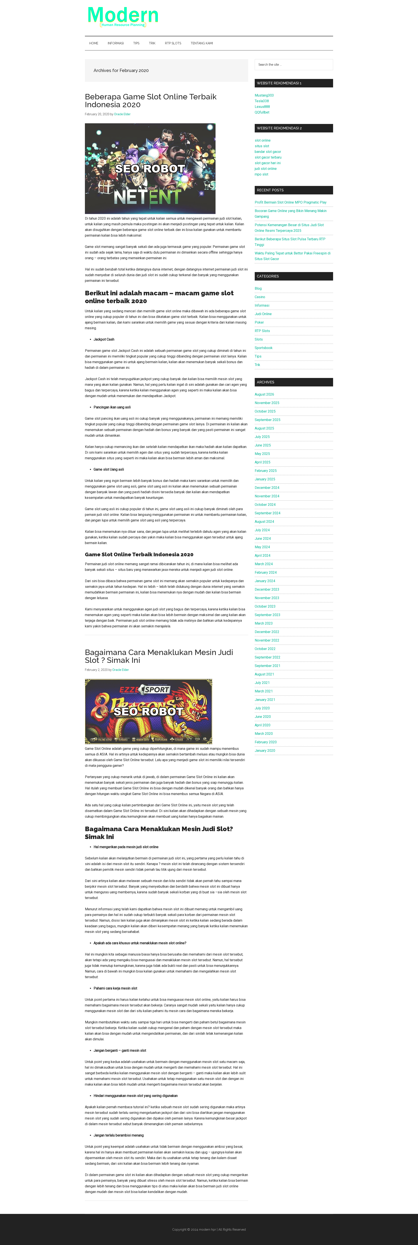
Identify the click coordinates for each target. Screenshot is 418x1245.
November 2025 (267, 403)
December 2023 (267, 589)
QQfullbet (262, 112)
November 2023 (267, 598)
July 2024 (262, 530)
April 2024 (262, 555)
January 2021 (265, 700)
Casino (260, 297)
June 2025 (263, 445)
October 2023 (265, 606)
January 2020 (265, 751)
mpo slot (261, 174)
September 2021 (267, 666)
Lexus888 (262, 107)
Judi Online (263, 314)
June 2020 (263, 717)
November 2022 (267, 640)
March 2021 (264, 691)
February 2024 (266, 572)
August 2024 (264, 522)
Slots (259, 339)
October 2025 (265, 411)
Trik (257, 365)
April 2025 (262, 462)
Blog (258, 288)
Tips (258, 356)
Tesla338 (262, 101)
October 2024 (265, 505)
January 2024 (265, 581)
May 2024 (262, 547)
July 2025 (262, 437)
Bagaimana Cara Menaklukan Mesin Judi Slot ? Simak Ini (159, 656)
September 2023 (267, 615)
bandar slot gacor (268, 152)
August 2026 (264, 394)
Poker (259, 322)
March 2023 (264, 623)
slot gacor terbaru (268, 157)
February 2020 (266, 742)
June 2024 (263, 538)
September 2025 (267, 420)
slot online (263, 140)
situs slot (262, 146)
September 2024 (267, 513)
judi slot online (266, 169)
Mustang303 (264, 95)
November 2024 (267, 496)
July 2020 (262, 708)
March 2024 (264, 564)
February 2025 (266, 471)
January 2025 (265, 479)
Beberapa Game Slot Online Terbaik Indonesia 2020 (151, 100)
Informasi (262, 305)
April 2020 (262, 725)
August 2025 (264, 428)
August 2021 (264, 674)
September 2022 (267, 657)
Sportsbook (264, 348)
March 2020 (264, 734)
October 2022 (265, 649)
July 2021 (262, 683)
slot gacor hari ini (268, 163)
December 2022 (267, 632)
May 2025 (262, 454)
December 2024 (267, 488)
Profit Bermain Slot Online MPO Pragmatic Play (291, 202)
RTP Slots (262, 331)
